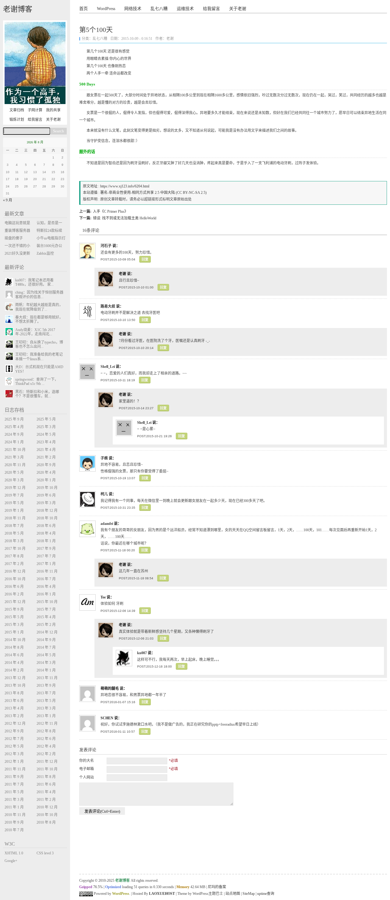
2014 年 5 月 (46, 655)
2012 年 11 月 (47, 723)
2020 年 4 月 (46, 472)
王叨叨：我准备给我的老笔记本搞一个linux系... (39, 356)
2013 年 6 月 (14, 701)
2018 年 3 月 (14, 541)
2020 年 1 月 (46, 480)
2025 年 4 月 (14, 427)
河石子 (106, 246)
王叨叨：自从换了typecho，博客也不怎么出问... (39, 344)
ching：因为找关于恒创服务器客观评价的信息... (39, 294)
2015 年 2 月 (46, 625)
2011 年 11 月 (15, 769)
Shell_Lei (108, 367)
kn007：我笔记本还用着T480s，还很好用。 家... (34, 282)
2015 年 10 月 (47, 602)
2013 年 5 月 (46, 701)
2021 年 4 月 (46, 450)
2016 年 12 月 (15, 571)
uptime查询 (265, 893)
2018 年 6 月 (46, 526)
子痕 (104, 458)
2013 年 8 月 (14, 693)
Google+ (11, 861)
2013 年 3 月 (46, 708)
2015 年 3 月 (14, 625)
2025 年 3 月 (46, 427)
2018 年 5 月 (14, 533)
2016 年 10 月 (15, 579)
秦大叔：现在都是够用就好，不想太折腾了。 (39, 319)
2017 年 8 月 (14, 556)
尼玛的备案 (217, 887)
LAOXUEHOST (162, 893)
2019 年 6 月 (46, 495)
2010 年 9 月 (14, 822)
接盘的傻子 (14, 238)
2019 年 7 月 (14, 495)
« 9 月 (7, 200)
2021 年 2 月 (46, 457)
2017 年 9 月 (46, 548)
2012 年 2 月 (46, 754)
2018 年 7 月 (14, 526)
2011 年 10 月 (47, 769)
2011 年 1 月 (14, 807)
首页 (83, 8)
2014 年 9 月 (46, 640)
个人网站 (86, 777)
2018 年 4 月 (46, 533)
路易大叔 (108, 306)
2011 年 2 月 (46, 799)
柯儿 (104, 494)
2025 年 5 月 (46, 419)
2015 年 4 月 (46, 617)
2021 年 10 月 (15, 450)
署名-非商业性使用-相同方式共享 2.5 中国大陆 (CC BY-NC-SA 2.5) (153, 192)
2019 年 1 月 (14, 510)
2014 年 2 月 (14, 670)
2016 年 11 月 (47, 571)
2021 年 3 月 (14, 457)
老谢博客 (17, 9)
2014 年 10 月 (15, 640)
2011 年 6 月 (46, 784)
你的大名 (86, 761)
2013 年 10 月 (15, 685)
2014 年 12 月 (47, 632)
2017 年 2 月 (14, 564)
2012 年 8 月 (46, 731)
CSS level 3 (45, 853)
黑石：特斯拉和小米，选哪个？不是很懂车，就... (37, 394)
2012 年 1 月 (14, 761)
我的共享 (53, 110)
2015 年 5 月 (14, 617)
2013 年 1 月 (46, 716)
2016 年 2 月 (14, 594)
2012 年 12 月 (15, 723)
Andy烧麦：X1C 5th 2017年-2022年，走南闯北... (35, 332)
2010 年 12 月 (47, 807)
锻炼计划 (16, 119)
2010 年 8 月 (46, 822)
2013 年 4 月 (14, 708)
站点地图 (232, 893)
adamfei (107, 524)
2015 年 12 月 (15, 602)
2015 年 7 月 (46, 609)
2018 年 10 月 (47, 518)
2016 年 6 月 (14, 586)
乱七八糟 (159, 8)
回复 (145, 259)
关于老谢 (237, 8)
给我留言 (211, 8)
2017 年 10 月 (15, 548)
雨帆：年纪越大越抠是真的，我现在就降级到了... (39, 307)
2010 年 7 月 (14, 830)
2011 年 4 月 (46, 792)
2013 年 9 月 (46, 685)
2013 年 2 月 (14, 716)
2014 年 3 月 (46, 663)
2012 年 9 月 (14, 731)
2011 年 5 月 (14, 792)
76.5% (98, 887)
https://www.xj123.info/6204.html (124, 186)
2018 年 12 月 (47, 510)
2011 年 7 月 (14, 784)
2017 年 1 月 (46, 564)
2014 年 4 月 (14, 663)
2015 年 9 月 (14, 609)
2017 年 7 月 (46, 556)
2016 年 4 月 (46, 586)
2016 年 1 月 (46, 594)
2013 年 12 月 (15, 678)
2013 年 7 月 (46, 693)
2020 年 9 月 (46, 465)
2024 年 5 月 (46, 434)
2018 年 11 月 (15, 518)
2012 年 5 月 (14, 746)
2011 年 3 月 (14, 799)
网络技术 (132, 8)
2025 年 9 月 (14, 419)
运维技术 (185, 8)
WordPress (106, 8)
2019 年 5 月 (14, 503)
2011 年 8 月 (46, 777)
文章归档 (16, 110)
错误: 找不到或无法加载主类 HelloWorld (124, 218)
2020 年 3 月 (14, 480)
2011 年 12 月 (47, 761)
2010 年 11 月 (15, 815)
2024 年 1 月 (14, 442)
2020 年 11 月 (15, 465)
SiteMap (249, 893)
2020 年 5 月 (14, 472)
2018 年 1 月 (46, 541)
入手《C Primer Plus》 (110, 211)
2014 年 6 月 (14, 655)
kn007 (142, 653)
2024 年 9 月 (14, 434)
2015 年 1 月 (14, 632)
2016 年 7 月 (46, 579)
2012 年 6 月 (46, 739)
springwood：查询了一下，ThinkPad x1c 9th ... (36, 381)
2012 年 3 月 (14, 754)
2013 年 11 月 (47, 678)
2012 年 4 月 (46, 746)
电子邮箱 (86, 769)
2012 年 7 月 (14, 739)
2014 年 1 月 (46, 670)
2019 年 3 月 (46, 503)
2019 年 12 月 (15, 488)
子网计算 (35, 110)
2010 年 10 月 (47, 815)
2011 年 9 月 (14, 777)
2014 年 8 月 (14, 647)
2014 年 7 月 (46, 647)
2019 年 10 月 (47, 488)
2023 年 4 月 (46, 442)
